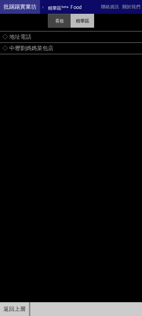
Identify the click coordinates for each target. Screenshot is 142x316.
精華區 (82, 20)
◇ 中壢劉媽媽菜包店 (27, 48)
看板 (59, 20)
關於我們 (131, 6)
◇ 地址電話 (16, 37)
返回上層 (14, 309)
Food (65, 7)
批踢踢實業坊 (20, 7)
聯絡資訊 (110, 6)
